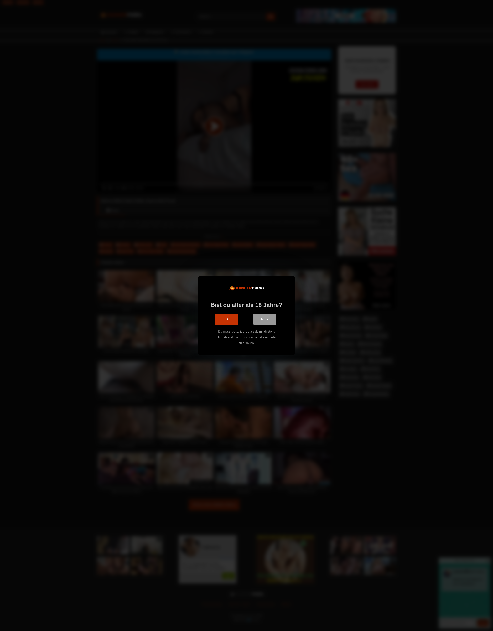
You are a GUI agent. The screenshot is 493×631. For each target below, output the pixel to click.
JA (227, 319)
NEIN (265, 319)
